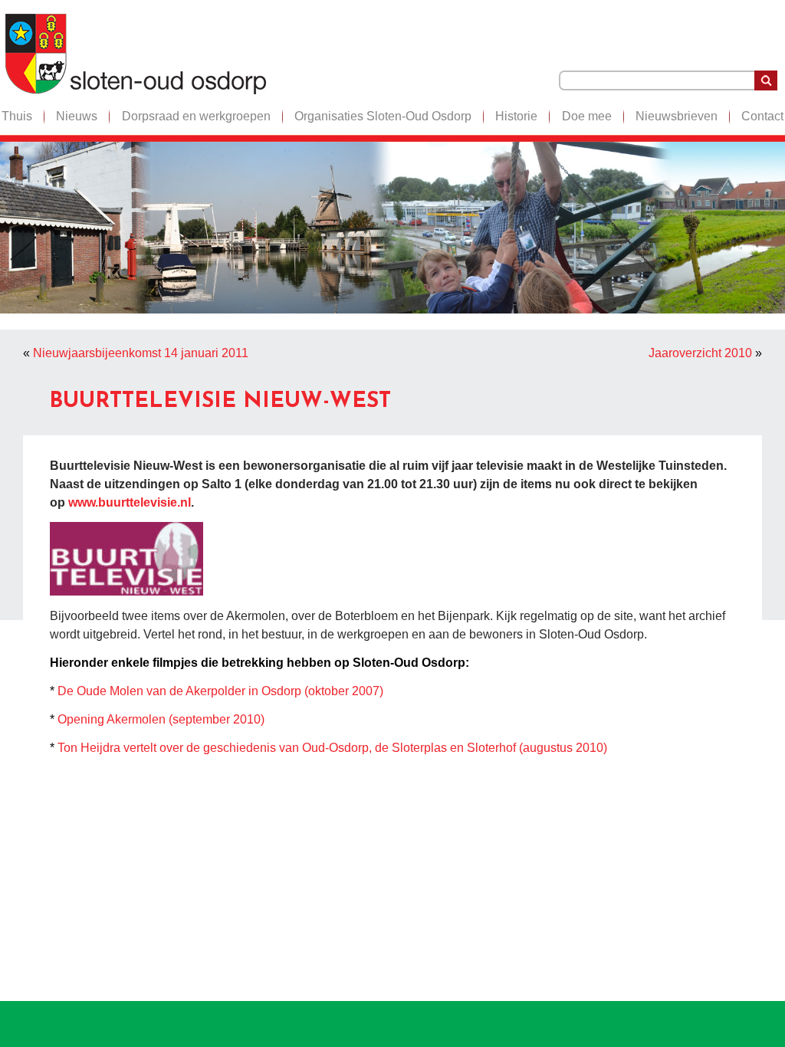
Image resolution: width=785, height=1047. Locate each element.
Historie (516, 116)
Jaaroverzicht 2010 (700, 352)
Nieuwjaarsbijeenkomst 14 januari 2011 (140, 352)
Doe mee (587, 116)
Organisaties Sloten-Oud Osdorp (382, 116)
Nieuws (76, 116)
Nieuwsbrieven (677, 116)
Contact (762, 116)
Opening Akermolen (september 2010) (160, 719)
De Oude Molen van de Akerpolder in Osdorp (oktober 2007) (220, 690)
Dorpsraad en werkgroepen (196, 116)
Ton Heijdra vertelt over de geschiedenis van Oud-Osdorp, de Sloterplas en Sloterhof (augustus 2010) (332, 747)
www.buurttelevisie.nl (129, 502)
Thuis (17, 116)
